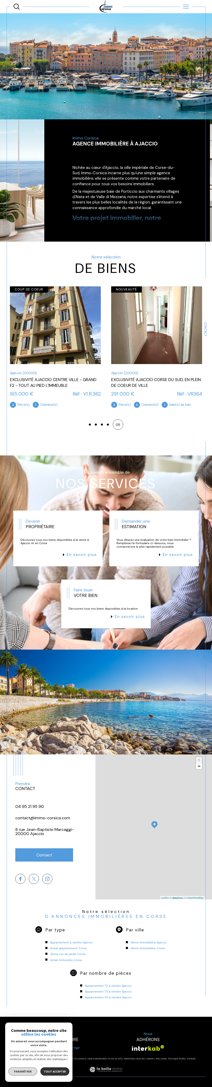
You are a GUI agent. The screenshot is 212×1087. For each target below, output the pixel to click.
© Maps (176, 897)
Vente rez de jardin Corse (68, 954)
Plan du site (115, 1058)
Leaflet (164, 897)
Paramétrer (23, 1071)
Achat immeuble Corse (66, 960)
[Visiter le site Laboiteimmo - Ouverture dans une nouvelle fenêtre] (106, 1074)
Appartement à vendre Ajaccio (71, 942)
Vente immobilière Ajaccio (148, 942)
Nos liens (160, 1058)
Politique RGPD (176, 1058)
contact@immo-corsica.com (42, 818)
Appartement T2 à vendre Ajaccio (108, 986)
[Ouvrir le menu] (186, 6)
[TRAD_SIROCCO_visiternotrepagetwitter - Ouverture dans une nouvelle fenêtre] (34, 879)
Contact (205, 329)
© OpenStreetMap (194, 897)
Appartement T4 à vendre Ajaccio (108, 997)
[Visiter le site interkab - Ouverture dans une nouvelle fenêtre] (148, 1048)
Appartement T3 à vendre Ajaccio (108, 991)
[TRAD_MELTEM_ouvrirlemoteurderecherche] (16, 6)
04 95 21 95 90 (29, 806)
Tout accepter (55, 1071)
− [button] (199, 766)
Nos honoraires (97, 1058)
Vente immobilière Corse (147, 948)
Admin (149, 1058)
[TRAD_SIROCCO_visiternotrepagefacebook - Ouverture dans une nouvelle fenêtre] (20, 879)
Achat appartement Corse (68, 948)
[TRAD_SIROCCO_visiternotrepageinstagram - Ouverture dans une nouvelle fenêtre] (47, 879)
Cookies (191, 1059)
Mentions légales (134, 1058)
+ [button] (199, 760)
